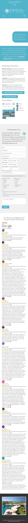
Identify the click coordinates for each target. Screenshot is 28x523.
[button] (3, 506)
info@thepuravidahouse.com (14, 2)
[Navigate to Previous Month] (3, 104)
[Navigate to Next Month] (14, 104)
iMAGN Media (17, 521)
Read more (23, 489)
